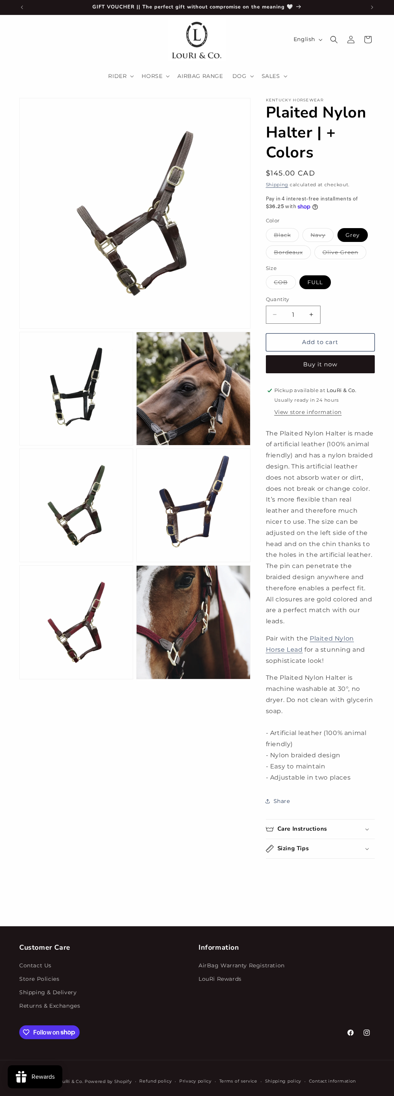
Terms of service (238, 1081)
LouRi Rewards (220, 978)
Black (286, 236)
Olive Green (344, 253)
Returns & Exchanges (49, 1005)
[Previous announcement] (21, 7)
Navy (322, 236)
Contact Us (35, 965)
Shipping (277, 184)
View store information (308, 412)
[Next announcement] (372, 7)
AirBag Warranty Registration (242, 965)
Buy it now (320, 364)
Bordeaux (292, 253)
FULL (315, 282)
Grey (353, 235)
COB (285, 283)
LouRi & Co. (70, 1081)
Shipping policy (283, 1081)
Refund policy (155, 1081)
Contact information (332, 1081)
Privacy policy (195, 1081)
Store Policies (39, 978)
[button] (120, 76)
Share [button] (282, 801)
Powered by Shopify (108, 1081)
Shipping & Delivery (48, 992)
